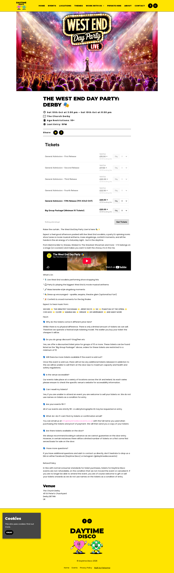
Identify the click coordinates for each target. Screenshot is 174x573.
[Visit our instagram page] (155, 5)
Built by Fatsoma (102, 567)
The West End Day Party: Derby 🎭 (81, 101)
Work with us (94, 6)
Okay (9, 532)
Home (42, 6)
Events (52, 6)
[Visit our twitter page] (55, 132)
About (128, 6)
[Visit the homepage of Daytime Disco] (21, 5)
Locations (65, 6)
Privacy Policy (86, 567)
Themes (78, 6)
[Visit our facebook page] (150, 5)
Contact (140, 6)
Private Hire (114, 6)
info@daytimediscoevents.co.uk (77, 421)
